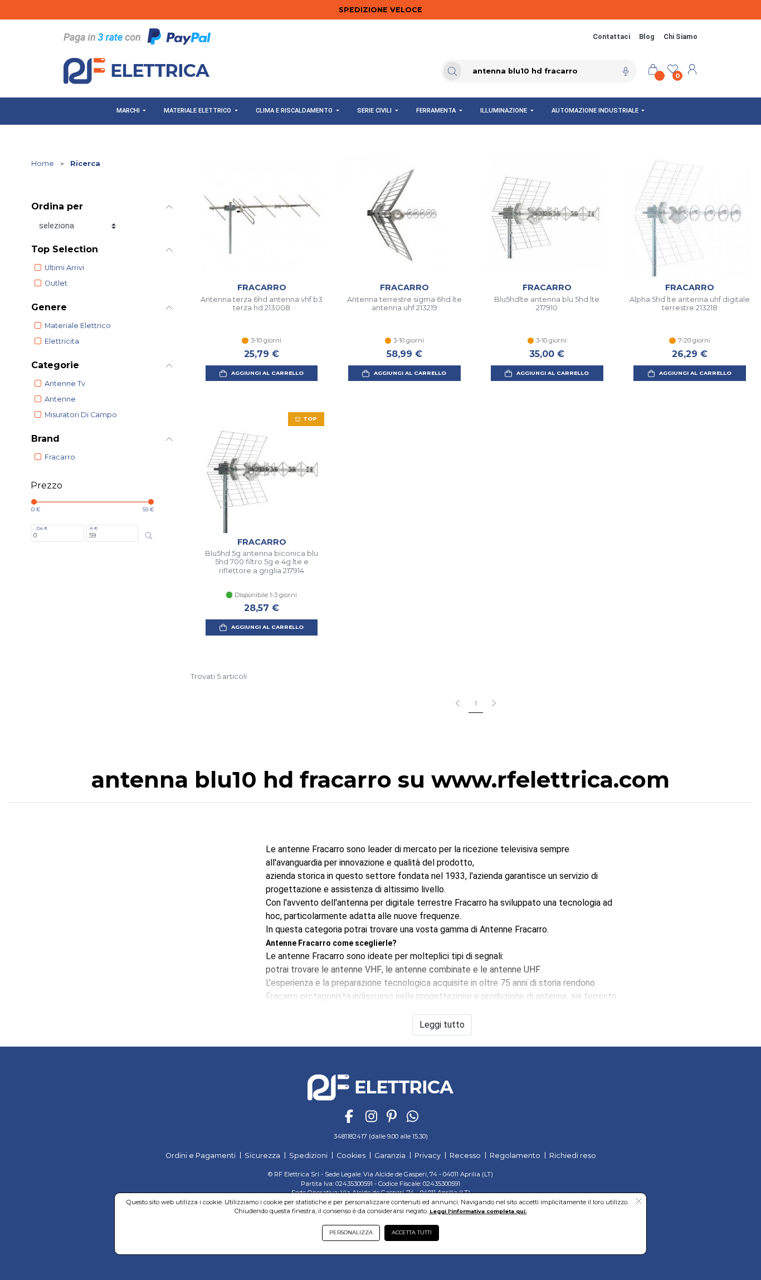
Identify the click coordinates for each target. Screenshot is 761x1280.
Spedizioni (308, 1155)
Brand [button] (45, 438)
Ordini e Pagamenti (200, 1155)
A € (93, 528)
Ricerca (85, 163)
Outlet (56, 283)
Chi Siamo (680, 36)
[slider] (34, 502)
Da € (41, 528)
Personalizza (351, 1232)
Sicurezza (262, 1155)
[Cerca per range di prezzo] (149, 535)
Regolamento (515, 1155)
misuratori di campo (81, 415)
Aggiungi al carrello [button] (267, 373)
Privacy (427, 1155)
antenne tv (65, 383)
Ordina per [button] (57, 206)
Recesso (465, 1155)
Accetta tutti (412, 1232)
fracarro (60, 457)
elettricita (62, 341)
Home (42, 163)
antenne (60, 399)
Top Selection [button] (64, 249)
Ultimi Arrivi (64, 267)
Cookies (350, 1155)
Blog (647, 36)
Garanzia (390, 1155)
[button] (639, 1202)
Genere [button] (49, 307)
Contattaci (611, 36)
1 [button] (476, 703)
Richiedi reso (572, 1155)
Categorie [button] (55, 365)
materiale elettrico (78, 325)
